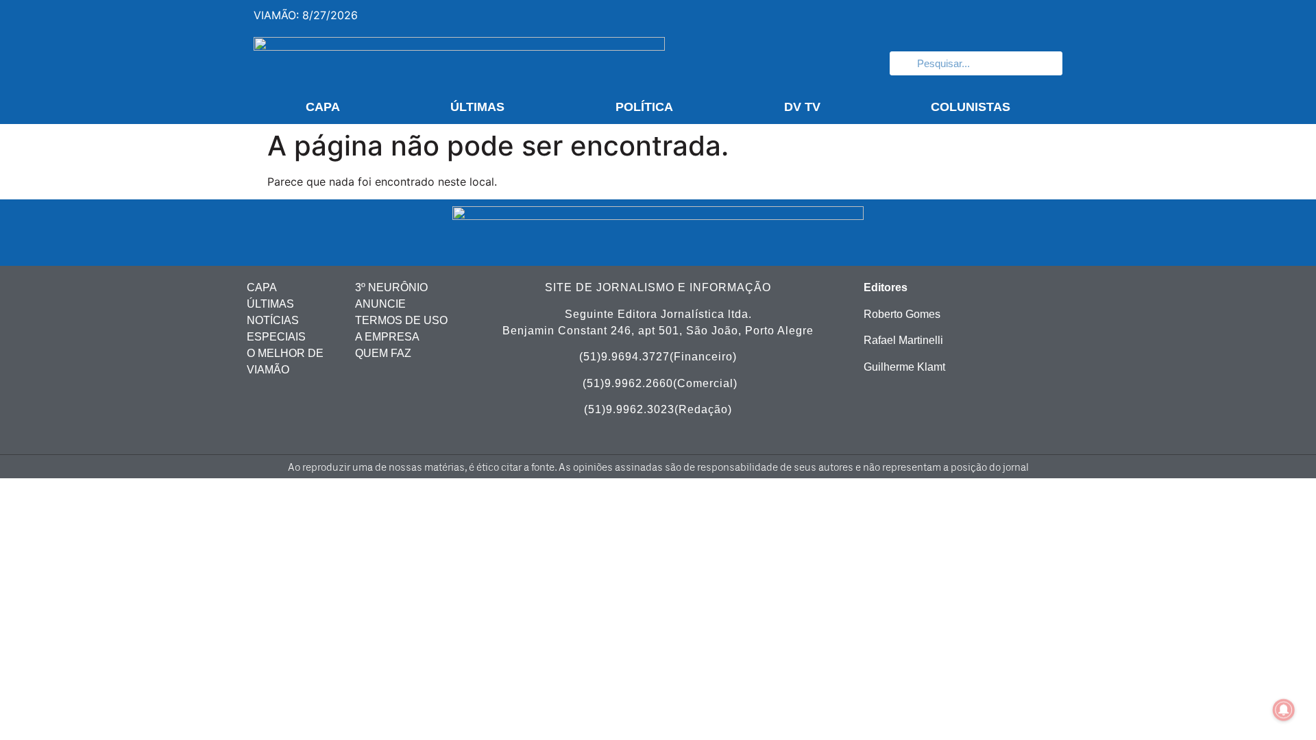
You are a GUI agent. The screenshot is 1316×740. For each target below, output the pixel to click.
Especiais (276, 337)
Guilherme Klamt (904, 367)
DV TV (802, 107)
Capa (323, 107)
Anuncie (380, 304)
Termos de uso (401, 320)
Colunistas (970, 107)
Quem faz (383, 353)
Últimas (477, 107)
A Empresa (387, 337)
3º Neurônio (391, 287)
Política (644, 107)
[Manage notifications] (1284, 710)
